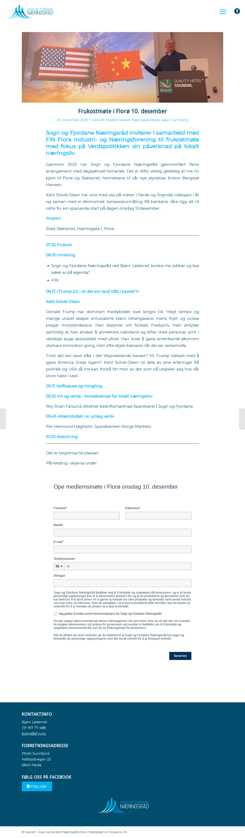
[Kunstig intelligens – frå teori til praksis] (3, 419)
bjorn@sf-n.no (34, 734)
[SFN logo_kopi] (29, 11)
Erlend (182, 120)
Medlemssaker (118, 120)
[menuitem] (221, 11)
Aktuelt (99, 120)
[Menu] (221, 11)
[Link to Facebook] (237, 11)
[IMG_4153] (122, 67)
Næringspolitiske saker (151, 120)
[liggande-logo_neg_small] (122, 805)
